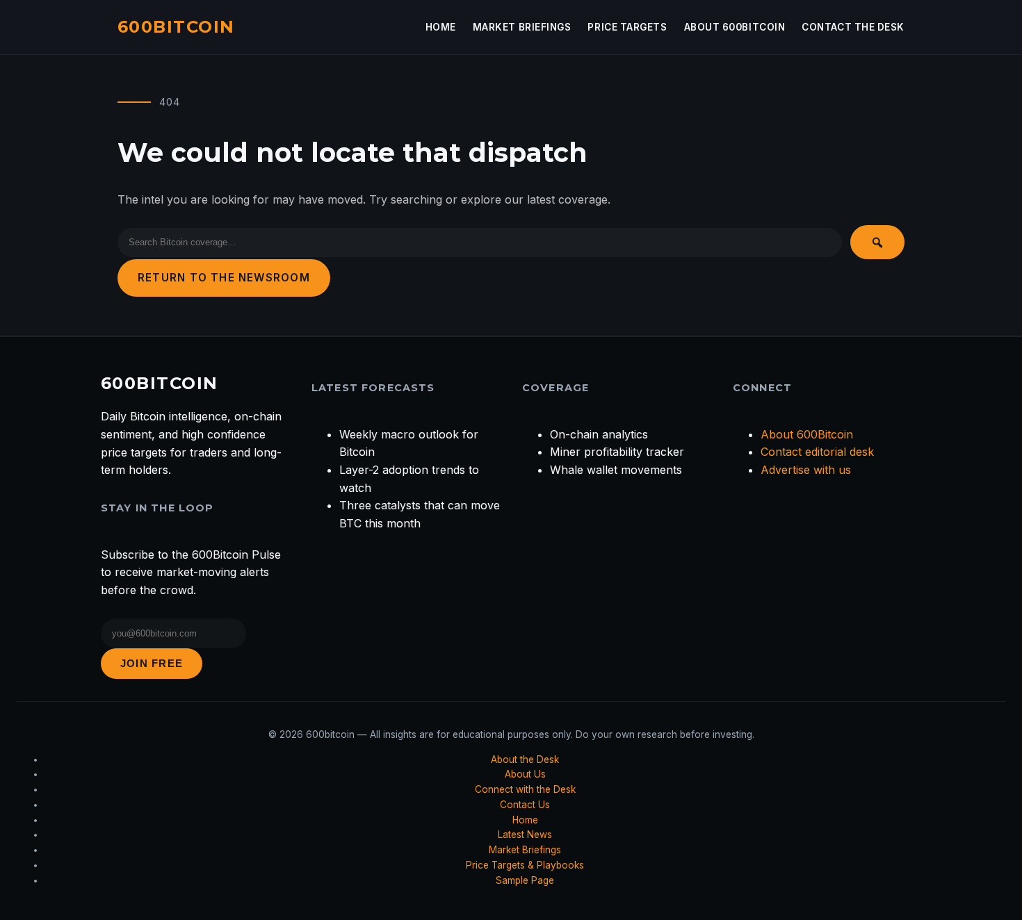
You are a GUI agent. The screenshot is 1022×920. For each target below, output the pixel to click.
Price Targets (627, 27)
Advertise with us (806, 470)
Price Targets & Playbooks (525, 865)
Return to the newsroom (224, 277)
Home (440, 27)
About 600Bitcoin (735, 27)
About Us (525, 774)
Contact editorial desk (817, 452)
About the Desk (525, 759)
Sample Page (525, 880)
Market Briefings (522, 27)
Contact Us (525, 804)
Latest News (525, 834)
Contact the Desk (853, 27)
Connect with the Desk (525, 789)
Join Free (151, 663)
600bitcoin (175, 27)
